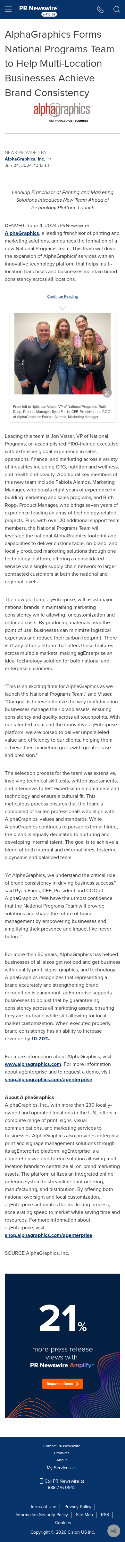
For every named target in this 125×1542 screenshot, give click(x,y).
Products (62, 1453)
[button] (62, 112)
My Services (59, 1467)
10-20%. (40, 1038)
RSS (105, 1514)
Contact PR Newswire (61, 1446)
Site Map (84, 1514)
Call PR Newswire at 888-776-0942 (63, 1484)
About (61, 1460)
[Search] (117, 9)
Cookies (63, 1522)
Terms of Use (43, 1506)
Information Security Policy (42, 1514)
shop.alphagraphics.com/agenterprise (48, 1079)
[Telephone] (100, 9)
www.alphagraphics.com (33, 1064)
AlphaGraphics (22, 233)
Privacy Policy (77, 1506)
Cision (74, 1532)
